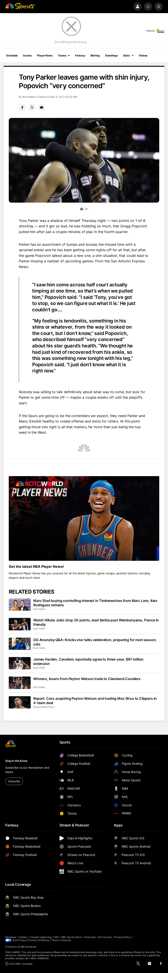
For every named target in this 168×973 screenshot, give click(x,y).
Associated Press (43, 706)
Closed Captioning (41, 937)
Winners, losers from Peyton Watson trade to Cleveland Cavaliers (86, 679)
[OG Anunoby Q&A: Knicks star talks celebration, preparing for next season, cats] (20, 644)
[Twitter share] (31, 107)
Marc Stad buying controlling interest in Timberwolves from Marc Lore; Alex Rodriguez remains (95, 602)
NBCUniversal (28, 946)
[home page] (20, 6)
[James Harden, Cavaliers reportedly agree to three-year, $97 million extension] (20, 663)
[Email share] (41, 107)
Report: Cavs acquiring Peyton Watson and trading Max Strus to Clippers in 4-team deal (95, 700)
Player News (45, 55)
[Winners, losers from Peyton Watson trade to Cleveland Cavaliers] (20, 683)
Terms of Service (61, 940)
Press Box (90, 937)
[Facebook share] (22, 107)
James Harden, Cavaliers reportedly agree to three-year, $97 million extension (88, 661)
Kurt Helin (29, 96)
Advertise (10, 937)
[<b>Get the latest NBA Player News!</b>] (84, 518)
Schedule (12, 55)
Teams (62, 55)
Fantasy (80, 55)
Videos (143, 55)
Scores (27, 55)
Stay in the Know (16, 761)
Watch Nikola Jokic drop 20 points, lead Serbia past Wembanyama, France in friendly (96, 622)
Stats (126, 55)
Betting (95, 55)
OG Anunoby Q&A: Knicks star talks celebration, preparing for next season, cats (95, 642)
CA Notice (43, 940)
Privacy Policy (122, 937)
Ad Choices (105, 937)
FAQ (56, 937)
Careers (23, 937)
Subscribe (14, 781)
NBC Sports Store (71, 937)
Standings (111, 55)
